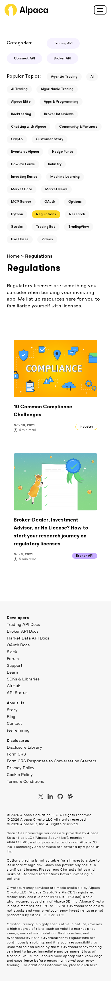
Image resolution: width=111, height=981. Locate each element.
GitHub (13, 685)
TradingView (78, 227)
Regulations (46, 214)
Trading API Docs (23, 624)
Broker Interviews (59, 114)
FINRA (12, 842)
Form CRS (16, 754)
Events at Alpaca (25, 152)
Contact (14, 723)
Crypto (17, 139)
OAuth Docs (18, 644)
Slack (12, 651)
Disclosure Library (24, 747)
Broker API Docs (22, 631)
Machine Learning (65, 177)
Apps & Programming (61, 102)
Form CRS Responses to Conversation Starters (51, 760)
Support (14, 665)
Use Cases (19, 239)
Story (12, 709)
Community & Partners (78, 127)
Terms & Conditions (25, 781)
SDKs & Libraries (23, 678)
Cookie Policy (20, 774)
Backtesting (21, 114)
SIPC (23, 842)
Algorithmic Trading (57, 89)
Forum (13, 658)
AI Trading (19, 89)
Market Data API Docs (28, 638)
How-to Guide (23, 164)
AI (92, 76)
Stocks (17, 227)
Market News (56, 189)
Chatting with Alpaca (28, 127)
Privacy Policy (20, 767)
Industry (54, 164)
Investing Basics (24, 177)
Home (13, 256)
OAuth (49, 202)
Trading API (63, 43)
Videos (47, 239)
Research (77, 214)
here (94, 965)
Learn (12, 672)
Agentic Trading (64, 76)
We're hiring (18, 730)
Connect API (24, 58)
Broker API (62, 58)
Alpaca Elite (21, 102)
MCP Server (21, 202)
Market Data (21, 189)
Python (17, 214)
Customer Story (49, 139)
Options (75, 202)
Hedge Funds (62, 152)
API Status (17, 692)
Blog (11, 716)
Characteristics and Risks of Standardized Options (51, 871)
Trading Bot (45, 227)
